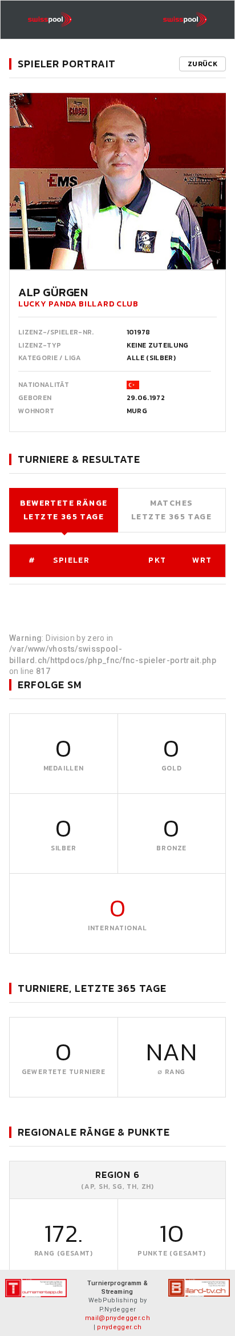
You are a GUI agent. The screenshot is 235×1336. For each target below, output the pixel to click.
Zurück (202, 64)
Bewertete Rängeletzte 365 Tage (64, 510)
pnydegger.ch (119, 1327)
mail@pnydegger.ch (117, 1318)
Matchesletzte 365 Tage (171, 510)
